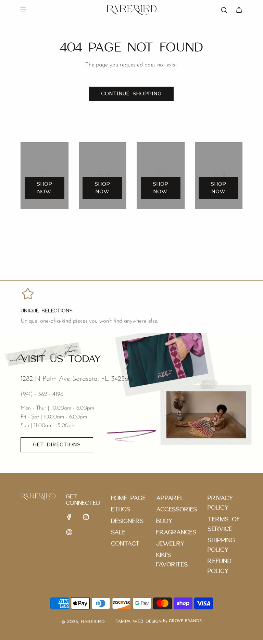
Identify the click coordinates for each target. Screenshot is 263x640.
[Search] (223, 9)
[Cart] (239, 9)
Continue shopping (131, 93)
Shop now (44, 188)
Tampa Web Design (138, 621)
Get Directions (57, 444)
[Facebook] (69, 517)
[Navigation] (22, 9)
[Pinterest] (69, 532)
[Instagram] (85, 517)
